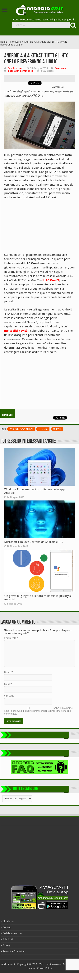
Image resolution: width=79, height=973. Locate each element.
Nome (8, 672)
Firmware (15, 41)
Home (3, 41)
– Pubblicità (7, 939)
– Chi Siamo (7, 921)
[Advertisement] (33, 227)
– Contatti (6, 927)
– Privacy (5, 945)
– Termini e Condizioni (13, 951)
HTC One (43, 429)
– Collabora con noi (11, 933)
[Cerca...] (73, 25)
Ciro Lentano (15, 68)
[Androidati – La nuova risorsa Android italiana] (39, 9)
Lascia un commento (20, 71)
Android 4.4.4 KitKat (21, 429)
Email (8, 684)
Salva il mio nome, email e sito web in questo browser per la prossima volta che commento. (38, 710)
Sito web (9, 696)
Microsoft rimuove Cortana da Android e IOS (33, 542)
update (57, 429)
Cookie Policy (44, 968)
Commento (11, 638)
